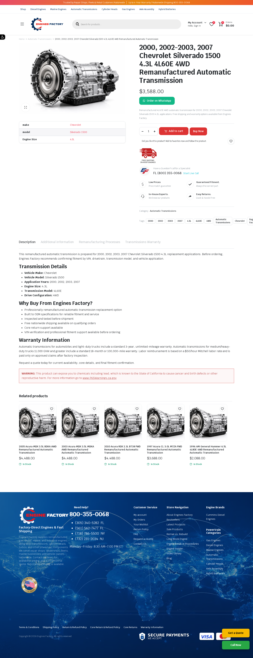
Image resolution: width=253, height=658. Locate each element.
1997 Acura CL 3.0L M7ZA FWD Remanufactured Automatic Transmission (164, 449)
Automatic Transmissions (84, 9)
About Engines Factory (180, 514)
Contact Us (140, 543)
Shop (23, 9)
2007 (179, 221)
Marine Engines (58, 9)
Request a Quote (144, 539)
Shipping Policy (51, 627)
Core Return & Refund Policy (105, 627)
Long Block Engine (177, 539)
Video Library (174, 553)
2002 (160, 221)
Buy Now (198, 131)
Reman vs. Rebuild (177, 534)
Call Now (235, 645)
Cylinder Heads (110, 9)
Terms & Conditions (29, 627)
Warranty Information (152, 627)
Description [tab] (27, 242)
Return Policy (141, 529)
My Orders (139, 519)
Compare (53, 415)
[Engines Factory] (47, 24)
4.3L (72, 139)
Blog (169, 558)
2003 (170, 221)
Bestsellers (173, 519)
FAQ (136, 534)
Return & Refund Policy (74, 627)
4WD (208, 221)
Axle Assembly (146, 9)
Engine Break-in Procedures (183, 543)
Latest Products (176, 524)
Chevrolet (75, 124)
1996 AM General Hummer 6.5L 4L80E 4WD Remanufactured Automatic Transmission (208, 449)
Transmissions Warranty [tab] (142, 242)
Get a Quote (236, 633)
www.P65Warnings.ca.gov (100, 378)
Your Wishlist (141, 524)
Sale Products (175, 529)
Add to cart (176, 131)
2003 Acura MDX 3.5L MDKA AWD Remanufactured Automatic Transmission (78, 449)
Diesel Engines (38, 9)
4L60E (199, 221)
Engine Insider (175, 548)
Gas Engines (128, 9)
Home (21, 39)
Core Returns (131, 627)
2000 (150, 221)
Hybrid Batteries (167, 9)
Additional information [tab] (57, 242)
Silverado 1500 (78, 132)
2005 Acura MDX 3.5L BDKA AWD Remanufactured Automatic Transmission (37, 449)
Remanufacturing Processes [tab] (99, 242)
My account (140, 514)
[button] (2, 37)
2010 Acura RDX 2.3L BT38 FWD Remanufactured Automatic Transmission (122, 449)
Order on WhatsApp (159, 100)
